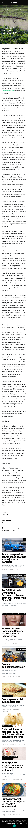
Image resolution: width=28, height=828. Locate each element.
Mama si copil (14, 575)
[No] (26, 823)
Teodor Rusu (5, 608)
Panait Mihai (5, 569)
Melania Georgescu (6, 520)
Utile (25, 575)
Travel (20, 575)
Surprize (20, 613)
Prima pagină (5, 9)
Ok (14, 825)
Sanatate (14, 613)
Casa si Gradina (6, 756)
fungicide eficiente (8, 90)
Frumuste (8, 613)
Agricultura (6, 28)
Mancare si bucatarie (7, 695)
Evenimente (14, 756)
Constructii (23, 649)
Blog (14, 28)
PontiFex (14, 2)
